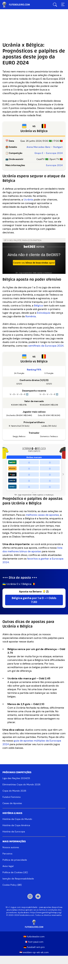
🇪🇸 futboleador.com (34, 936)
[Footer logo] (34, 924)
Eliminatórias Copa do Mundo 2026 (21, 784)
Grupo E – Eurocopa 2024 (48, 153)
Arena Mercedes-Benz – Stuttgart (45, 146)
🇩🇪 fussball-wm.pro (34, 947)
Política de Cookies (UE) (15, 872)
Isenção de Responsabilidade (18, 878)
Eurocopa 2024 (54, 165)
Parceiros (7, 853)
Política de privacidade (14, 859)
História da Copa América (16, 825)
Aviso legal (8, 866)
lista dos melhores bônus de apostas (32, 549)
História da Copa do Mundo (17, 819)
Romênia (30, 316)
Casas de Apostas (12, 803)
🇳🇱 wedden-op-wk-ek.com (34, 952)
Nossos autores (10, 847)
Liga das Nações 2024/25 (16, 778)
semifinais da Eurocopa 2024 (46, 345)
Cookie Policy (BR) (12, 884)
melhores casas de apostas (42, 515)
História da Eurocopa (13, 831)
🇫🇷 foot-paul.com (34, 941)
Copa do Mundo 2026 (14, 790)
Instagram (30, 896)
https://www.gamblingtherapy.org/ (46, 912)
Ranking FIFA (34, 369)
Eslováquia (43, 312)
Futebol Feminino (11, 796)
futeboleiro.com (18, 4)
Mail (38, 896)
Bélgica (38, 305)
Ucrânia (28, 199)
